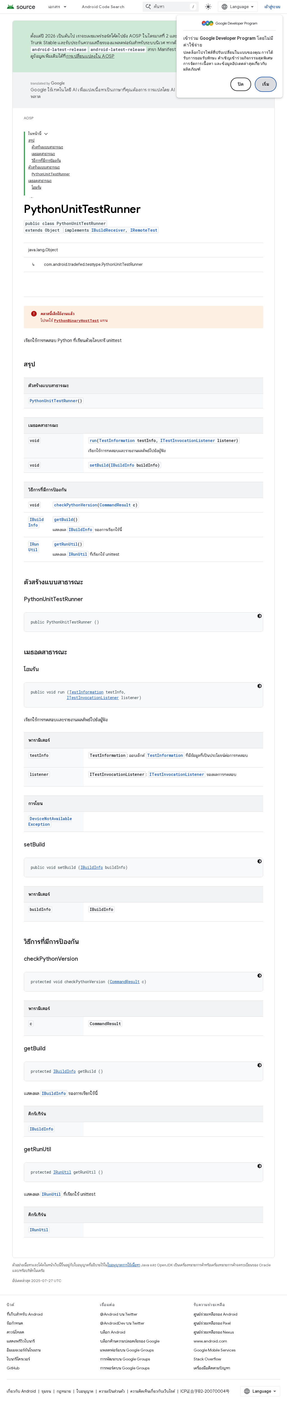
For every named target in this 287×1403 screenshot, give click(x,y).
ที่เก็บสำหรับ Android (25, 1314)
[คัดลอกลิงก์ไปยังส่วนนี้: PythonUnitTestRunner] (88, 599)
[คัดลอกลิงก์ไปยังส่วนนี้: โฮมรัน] (44, 669)
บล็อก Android (112, 1332)
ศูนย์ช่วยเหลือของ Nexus (214, 1332)
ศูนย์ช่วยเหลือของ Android (215, 1314)
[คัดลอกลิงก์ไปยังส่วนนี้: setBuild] (50, 845)
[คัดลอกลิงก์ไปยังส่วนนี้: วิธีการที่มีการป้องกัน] (84, 942)
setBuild (99, 465)
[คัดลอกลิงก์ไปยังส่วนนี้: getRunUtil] (56, 1149)
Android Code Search (103, 6)
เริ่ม (265, 84)
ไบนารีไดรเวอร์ (18, 1359)
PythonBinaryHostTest (76, 320)
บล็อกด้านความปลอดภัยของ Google (129, 1341)
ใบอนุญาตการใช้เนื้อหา (123, 1265)
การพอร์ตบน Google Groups (124, 1368)
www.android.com (210, 1341)
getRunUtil (66, 544)
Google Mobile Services (214, 1350)
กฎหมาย (64, 1391)
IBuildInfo (122, 465)
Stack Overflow (207, 1359)
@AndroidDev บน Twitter (122, 1323)
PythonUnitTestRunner (54, 400)
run (93, 440)
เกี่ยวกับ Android (21, 1391)
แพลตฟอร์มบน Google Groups (127, 1350)
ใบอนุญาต (85, 1391)
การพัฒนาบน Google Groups (125, 1359)
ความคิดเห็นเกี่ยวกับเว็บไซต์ (152, 1391)
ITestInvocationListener (187, 440)
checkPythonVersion (75, 505)
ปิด (241, 84)
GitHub (13, 1368)
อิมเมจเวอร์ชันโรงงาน (24, 1350)
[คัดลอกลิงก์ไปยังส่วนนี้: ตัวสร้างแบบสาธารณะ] (88, 582)
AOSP (28, 118)
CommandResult (115, 505)
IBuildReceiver (108, 230)
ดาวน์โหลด (15, 1332)
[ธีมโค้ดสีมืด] (259, 616)
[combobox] (171, 7)
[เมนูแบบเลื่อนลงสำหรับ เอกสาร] (67, 6)
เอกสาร (54, 6)
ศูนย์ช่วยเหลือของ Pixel (212, 1323)
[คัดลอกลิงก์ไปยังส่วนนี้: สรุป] (41, 364)
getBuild (63, 519)
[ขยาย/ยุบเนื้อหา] (46, 134)
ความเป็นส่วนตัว (112, 1391)
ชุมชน (46, 1391)
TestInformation (117, 440)
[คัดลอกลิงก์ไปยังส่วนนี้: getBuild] (51, 1049)
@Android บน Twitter (118, 1314)
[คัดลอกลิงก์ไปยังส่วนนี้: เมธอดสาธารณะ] (72, 652)
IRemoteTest (143, 230)
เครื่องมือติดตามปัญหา (212, 1368)
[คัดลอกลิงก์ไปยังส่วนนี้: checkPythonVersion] (83, 959)
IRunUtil (33, 546)
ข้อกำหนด (15, 1323)
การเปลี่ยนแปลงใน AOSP (90, 56)
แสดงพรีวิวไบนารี (21, 1341)
